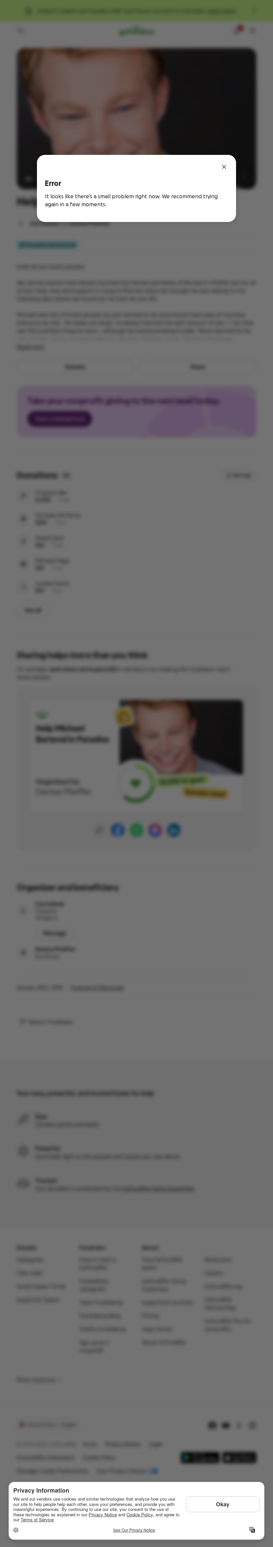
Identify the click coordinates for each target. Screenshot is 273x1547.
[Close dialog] (224, 167)
